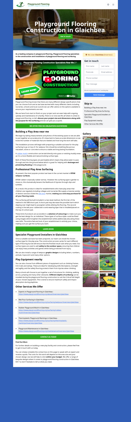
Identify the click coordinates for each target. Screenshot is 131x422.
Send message (99, 95)
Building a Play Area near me (95, 107)
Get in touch (65, 36)
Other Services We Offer (93, 124)
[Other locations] (108, 4)
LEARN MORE (48, 229)
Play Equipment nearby (93, 120)
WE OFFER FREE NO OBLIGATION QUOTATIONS (48, 126)
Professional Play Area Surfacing (97, 111)
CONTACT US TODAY (48, 337)
